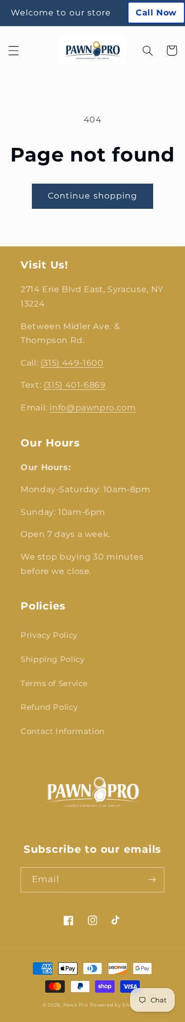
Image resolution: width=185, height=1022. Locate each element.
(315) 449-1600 (72, 363)
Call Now (156, 12)
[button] (13, 50)
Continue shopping (92, 196)
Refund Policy (49, 707)
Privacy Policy (49, 635)
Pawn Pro (75, 1005)
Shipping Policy (52, 659)
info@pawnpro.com (92, 408)
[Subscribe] (152, 879)
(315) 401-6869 (75, 385)
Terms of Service (54, 683)
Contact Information (63, 731)
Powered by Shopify (116, 1005)
